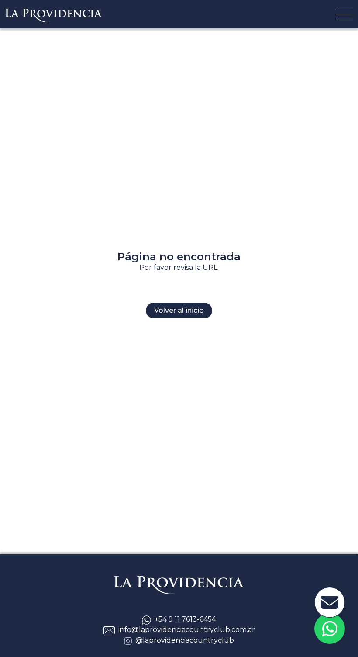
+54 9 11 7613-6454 (185, 619)
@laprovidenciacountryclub (184, 640)
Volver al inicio (179, 310)
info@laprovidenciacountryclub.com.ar (186, 630)
